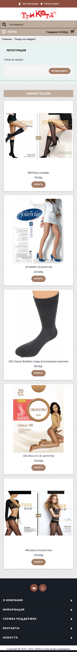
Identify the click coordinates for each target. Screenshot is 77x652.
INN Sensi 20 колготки (38, 550)
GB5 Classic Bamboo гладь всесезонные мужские (38, 361)
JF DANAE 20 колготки (38, 266)
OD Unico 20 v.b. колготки (38, 455)
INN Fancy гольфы (38, 172)
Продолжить (59, 71)
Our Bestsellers (38, 93)
